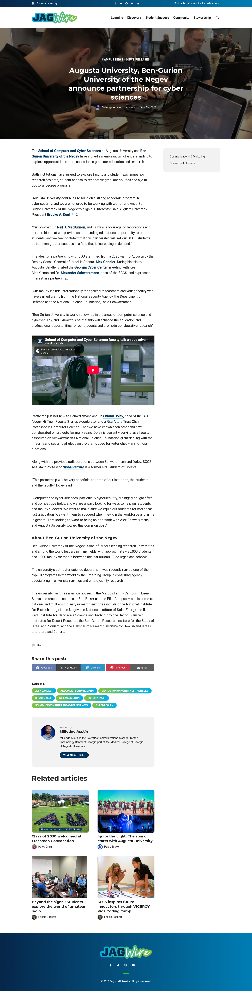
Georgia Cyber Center (91, 267)
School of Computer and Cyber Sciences (69, 151)
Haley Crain (45, 846)
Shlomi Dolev (113, 416)
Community (181, 17)
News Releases (138, 59)
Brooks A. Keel (58, 214)
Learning (117, 17)
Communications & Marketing (204, 3)
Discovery (134, 17)
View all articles (74, 755)
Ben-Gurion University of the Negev (125, 690)
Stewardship (202, 17)
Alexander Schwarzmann (80, 273)
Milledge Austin (111, 107)
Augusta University (47, 3)
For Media (180, 3)
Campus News (112, 59)
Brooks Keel (43, 698)
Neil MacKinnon (69, 698)
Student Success (157, 17)
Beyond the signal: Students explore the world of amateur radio (58, 906)
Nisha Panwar (73, 467)
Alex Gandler (105, 262)
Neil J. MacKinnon (71, 227)
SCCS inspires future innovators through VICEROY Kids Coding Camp (124, 906)
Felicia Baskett (47, 917)
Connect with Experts (182, 163)
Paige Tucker (112, 846)
